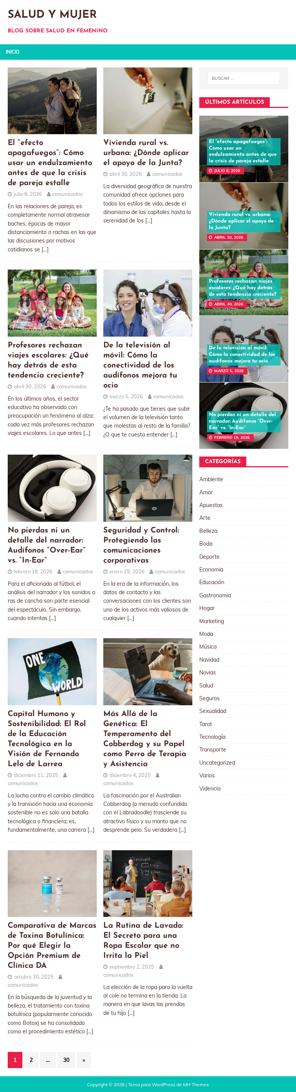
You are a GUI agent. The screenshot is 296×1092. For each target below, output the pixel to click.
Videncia (209, 788)
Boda (205, 543)
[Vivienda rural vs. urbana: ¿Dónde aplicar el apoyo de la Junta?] (147, 129)
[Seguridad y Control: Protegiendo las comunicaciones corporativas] (147, 517)
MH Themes (196, 1084)
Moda (206, 633)
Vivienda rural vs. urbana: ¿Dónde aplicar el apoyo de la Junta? (146, 153)
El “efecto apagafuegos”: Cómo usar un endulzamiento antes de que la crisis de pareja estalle (50, 163)
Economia (211, 569)
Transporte (212, 749)
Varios (207, 775)
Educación (211, 582)
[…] (45, 249)
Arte (204, 517)
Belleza (208, 530)
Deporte (209, 556)
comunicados (67, 194)
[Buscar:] (244, 78)
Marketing (211, 621)
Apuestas (211, 505)
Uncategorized (217, 762)
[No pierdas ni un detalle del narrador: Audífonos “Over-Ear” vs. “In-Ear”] (52, 517)
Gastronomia (215, 595)
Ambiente (211, 479)
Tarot (205, 724)
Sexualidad (212, 711)
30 (66, 1060)
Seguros (209, 698)
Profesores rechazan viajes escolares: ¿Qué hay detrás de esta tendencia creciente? (242, 288)
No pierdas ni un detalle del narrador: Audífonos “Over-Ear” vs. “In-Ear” (242, 421)
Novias (207, 672)
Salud (206, 685)
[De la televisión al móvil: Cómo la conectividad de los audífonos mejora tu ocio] (147, 332)
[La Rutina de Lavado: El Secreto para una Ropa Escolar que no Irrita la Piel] (147, 912)
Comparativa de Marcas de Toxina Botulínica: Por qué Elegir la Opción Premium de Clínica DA (52, 946)
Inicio (12, 52)
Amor (206, 492)
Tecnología (212, 736)
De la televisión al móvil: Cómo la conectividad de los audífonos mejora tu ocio (140, 365)
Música (208, 646)
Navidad (209, 659)
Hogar (207, 608)
